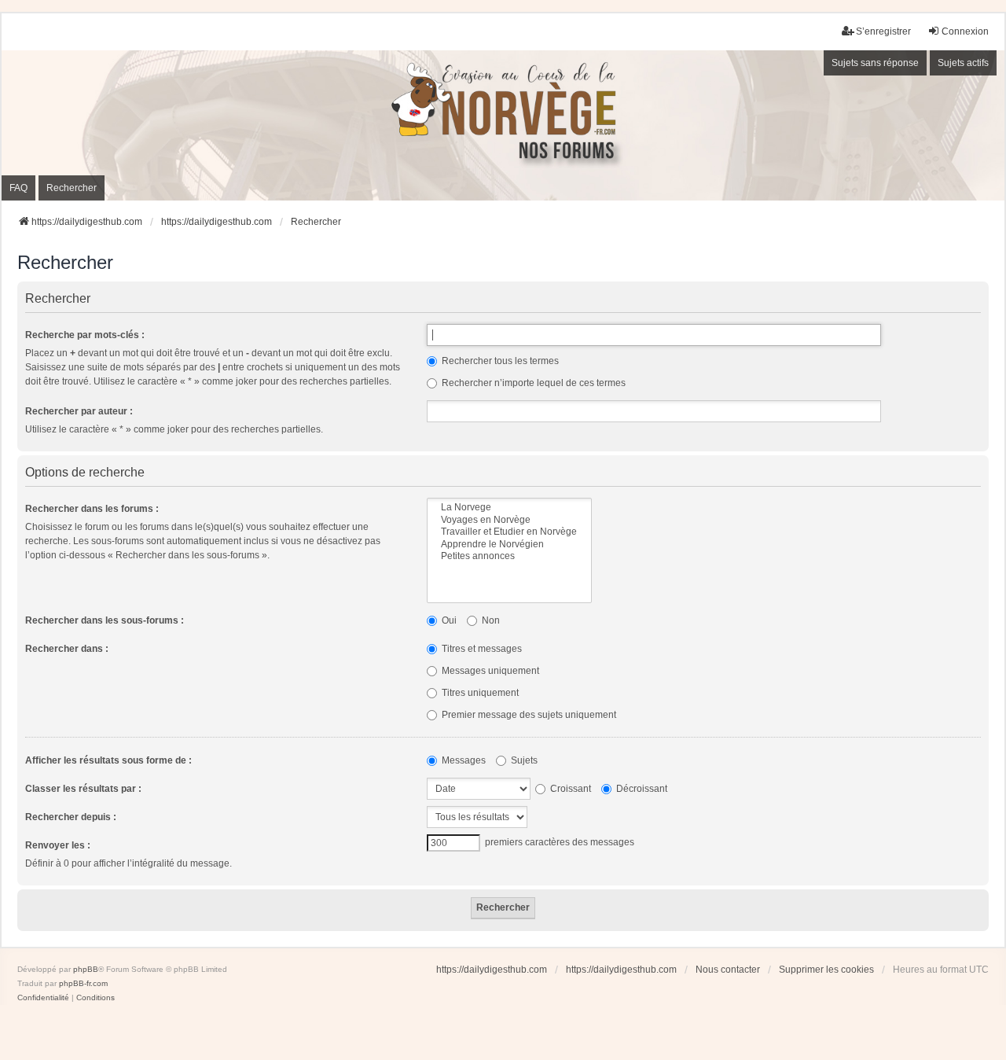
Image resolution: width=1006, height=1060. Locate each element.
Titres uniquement (479, 692)
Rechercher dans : (66, 648)
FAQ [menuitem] (18, 187)
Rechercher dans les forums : (92, 508)
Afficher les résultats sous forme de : (108, 760)
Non (489, 620)
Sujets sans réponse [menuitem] (875, 62)
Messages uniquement (489, 670)
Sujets (523, 760)
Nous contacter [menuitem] (728, 969)
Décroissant (640, 788)
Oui (448, 620)
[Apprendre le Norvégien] (509, 544)
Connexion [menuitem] (965, 31)
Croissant (569, 788)
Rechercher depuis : (70, 817)
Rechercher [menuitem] (71, 187)
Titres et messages (480, 648)
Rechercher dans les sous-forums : (104, 620)
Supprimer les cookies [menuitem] (826, 969)
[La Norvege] (509, 507)
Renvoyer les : (57, 845)
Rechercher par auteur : (79, 411)
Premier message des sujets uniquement (527, 714)
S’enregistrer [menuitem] (883, 31)
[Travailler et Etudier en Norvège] (509, 532)
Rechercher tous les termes (499, 360)
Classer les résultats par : (83, 788)
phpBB (85, 969)
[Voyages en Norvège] (509, 520)
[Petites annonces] (509, 556)
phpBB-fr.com (83, 983)
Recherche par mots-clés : (85, 334)
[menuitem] (43, 998)
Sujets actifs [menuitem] (963, 62)
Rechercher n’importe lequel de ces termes (532, 382)
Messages (462, 760)
